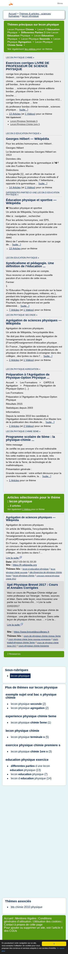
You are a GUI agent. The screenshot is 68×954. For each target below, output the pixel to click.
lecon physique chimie (23, 576)
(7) (29, 774)
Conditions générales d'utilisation (28, 920)
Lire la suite (12, 557)
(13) (30, 768)
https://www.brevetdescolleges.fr (31, 631)
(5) (30, 737)
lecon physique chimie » (20, 57)
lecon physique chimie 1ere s (25, 124)
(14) (31, 778)
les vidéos (30, 49)
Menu (60, 3)
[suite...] (23, 109)
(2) (28, 703)
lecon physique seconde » (21, 315)
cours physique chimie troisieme (33, 646)
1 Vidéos (30, 113)
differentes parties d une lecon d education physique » (32, 193)
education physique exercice (27, 759)
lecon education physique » (22, 258)
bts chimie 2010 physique (26, 907)
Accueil (8, 918)
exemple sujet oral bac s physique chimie (31, 696)
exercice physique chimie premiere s (33, 745)
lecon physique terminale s (23, 121)
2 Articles (14, 360)
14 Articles (15, 187)
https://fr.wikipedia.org (25, 564)
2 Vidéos (28, 426)
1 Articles (14, 480)
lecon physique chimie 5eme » (23, 431)
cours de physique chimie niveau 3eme (42, 636)
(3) (31, 751)
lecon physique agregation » (23, 369)
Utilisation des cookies (47, 921)
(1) (31, 722)
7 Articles (14, 309)
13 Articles (15, 113)
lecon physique (46, 687)
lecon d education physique (35, 569)
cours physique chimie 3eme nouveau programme (29, 639)
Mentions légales (25, 918)
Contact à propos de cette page (23, 924)
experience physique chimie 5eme (31, 716)
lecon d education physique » (23, 133)
